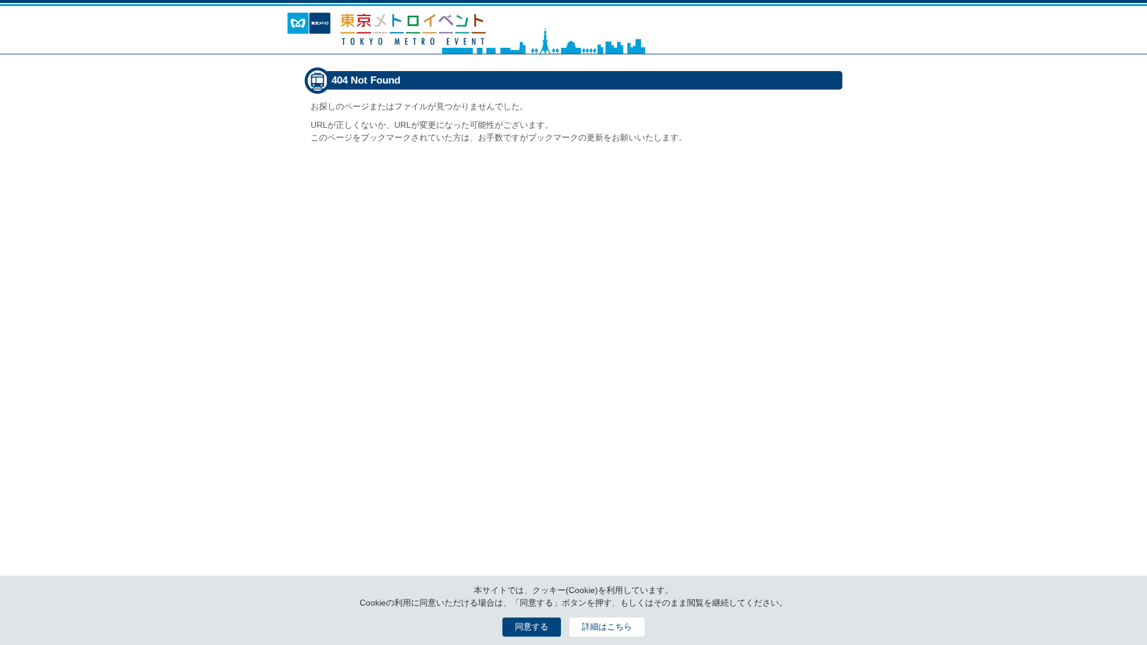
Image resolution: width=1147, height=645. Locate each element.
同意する (531, 626)
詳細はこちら (607, 626)
